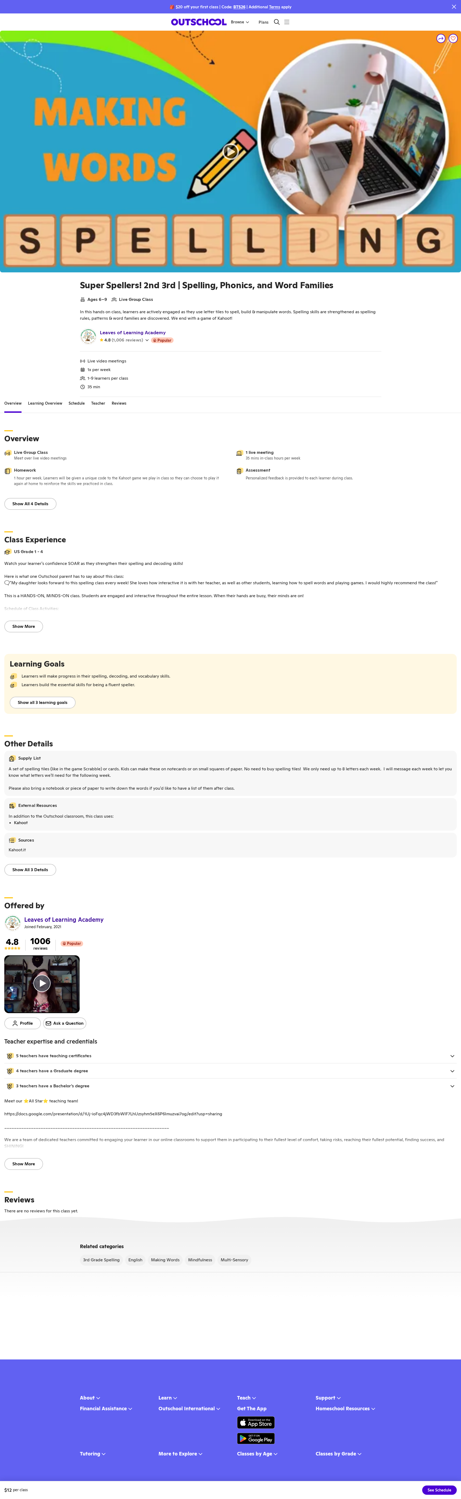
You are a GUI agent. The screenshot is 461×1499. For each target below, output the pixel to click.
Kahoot (21, 822)
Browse (237, 22)
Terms (274, 6)
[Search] (277, 22)
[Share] (441, 38)
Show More (23, 626)
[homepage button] (199, 22)
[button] (230, 1055)
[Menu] (287, 22)
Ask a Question (68, 1023)
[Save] (453, 38)
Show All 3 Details (30, 870)
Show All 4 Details (30, 504)
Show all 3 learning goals (43, 702)
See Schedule (439, 1490)
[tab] (13, 403)
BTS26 (239, 6)
